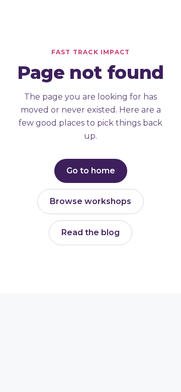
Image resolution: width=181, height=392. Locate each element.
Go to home (90, 170)
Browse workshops (90, 201)
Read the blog (90, 232)
